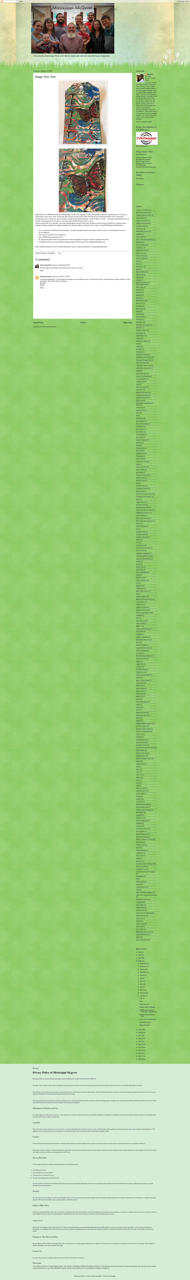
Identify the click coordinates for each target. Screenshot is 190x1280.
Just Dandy (139, 569)
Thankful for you (141, 869)
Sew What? (139, 812)
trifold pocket (140, 881)
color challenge (141, 373)
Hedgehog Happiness (143, 513)
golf (137, 483)
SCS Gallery (140, 178)
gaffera (100, 1276)
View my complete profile (144, 121)
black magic (139, 287)
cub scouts (139, 390)
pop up (138, 718)
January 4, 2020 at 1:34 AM (61, 276)
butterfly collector (141, 330)
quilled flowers (140, 756)
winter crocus (140, 924)
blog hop (139, 292)
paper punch (140, 691)
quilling (138, 761)
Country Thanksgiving (143, 376)
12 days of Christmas (142, 210)
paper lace (139, 685)
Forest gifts (139, 456)
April (141, 987)
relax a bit (139, 774)
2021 (140, 958)
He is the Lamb (141, 505)
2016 (140, 1038)
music (138, 642)
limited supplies (141, 596)
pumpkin (138, 737)
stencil (138, 847)
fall (137, 415)
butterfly (138, 327)
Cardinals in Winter (142, 341)
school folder (140, 793)
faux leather (139, 432)
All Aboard (139, 242)
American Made (141, 245)
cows (137, 384)
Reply (42, 270)
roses (138, 780)
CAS (137, 344)
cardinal (138, 338)
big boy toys (140, 274)
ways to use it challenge (143, 913)
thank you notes (141, 866)
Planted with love (141, 712)
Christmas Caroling (142, 354)
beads (138, 264)
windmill (138, 921)
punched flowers (141, 739)
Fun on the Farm (141, 467)
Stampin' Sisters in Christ (144, 839)
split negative (140, 831)
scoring (138, 796)
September (143, 972)
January (142, 996)
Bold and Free (140, 300)
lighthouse (139, 586)
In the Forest (140, 550)
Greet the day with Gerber (144, 494)
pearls (138, 704)
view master (140, 905)
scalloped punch (141, 791)
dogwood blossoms (142, 398)
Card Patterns (140, 336)
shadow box (140, 818)
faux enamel (140, 429)
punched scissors (141, 745)
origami (138, 661)
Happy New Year (144, 1025)
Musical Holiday (141, 645)
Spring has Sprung (142, 837)
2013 (140, 1047)
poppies (138, 720)
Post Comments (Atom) (49, 326)
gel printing (139, 472)
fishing (138, 445)
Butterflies (139, 322)
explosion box (140, 410)
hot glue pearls (140, 534)
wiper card (139, 926)
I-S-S (137, 542)
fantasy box (139, 418)
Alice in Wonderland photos (144, 239)
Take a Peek (140, 855)
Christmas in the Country (144, 357)
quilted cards (140, 764)
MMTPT (138, 626)
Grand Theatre (140, 486)
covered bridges (141, 379)
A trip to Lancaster (141, 221)
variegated (139, 902)
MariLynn (150, 74)
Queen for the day (141, 753)
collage (138, 371)
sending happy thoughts (143, 810)
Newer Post (38, 323)
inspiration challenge (142, 553)
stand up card (140, 845)
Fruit (140, 1001)
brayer (138, 311)
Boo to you (139, 303)
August (142, 975)
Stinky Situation (141, 850)
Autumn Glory (140, 256)
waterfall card (140, 910)
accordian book (141, 226)
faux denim (139, 426)
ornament (139, 666)
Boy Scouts (139, 309)
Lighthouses (140, 588)
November (143, 966)
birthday (138, 280)
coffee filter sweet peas (143, 368)
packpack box (140, 672)
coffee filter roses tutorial (144, 365)
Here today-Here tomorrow (144, 521)
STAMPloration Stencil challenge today (58, 214)
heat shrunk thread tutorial (144, 510)
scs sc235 (139, 801)
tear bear (139, 861)
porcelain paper (141, 726)
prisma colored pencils (143, 731)
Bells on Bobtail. (141, 272)
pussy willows (140, 750)
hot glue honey (140, 532)
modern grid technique (143, 629)
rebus (138, 769)
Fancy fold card (144, 1004)
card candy (139, 333)
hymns (138, 540)
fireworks (139, 442)
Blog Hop (139, 295)
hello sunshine (140, 515)
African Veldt (140, 237)
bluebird (138, 298)
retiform (138, 777)
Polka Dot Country (141, 715)
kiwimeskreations (46, 276)
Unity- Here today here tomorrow (146, 895)
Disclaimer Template (74, 1102)
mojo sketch (140, 631)
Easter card (139, 400)
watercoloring (140, 907)
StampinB (139, 842)
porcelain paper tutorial (143, 729)
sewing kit (139, 815)
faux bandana (140, 421)
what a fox (139, 918)
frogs (137, 464)
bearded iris (139, 266)
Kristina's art (140, 577)
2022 (140, 955)
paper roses (140, 693)
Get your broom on (142, 475)
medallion (139, 615)
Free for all (139, 459)
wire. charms (140, 929)
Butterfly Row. (119, 225)
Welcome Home (141, 915)
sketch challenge (141, 820)
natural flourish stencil (143, 648)
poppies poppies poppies (144, 723)
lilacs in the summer (142, 591)
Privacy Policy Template (57, 1102)
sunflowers (139, 853)
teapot (138, 858)
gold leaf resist (140, 480)
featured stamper (141, 440)
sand (137, 785)
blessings (139, 290)
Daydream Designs (142, 395)
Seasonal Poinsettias (142, 804)
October (142, 969)
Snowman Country (142, 828)
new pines (139, 653)
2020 (140, 961)
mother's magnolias (142, 637)
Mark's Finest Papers (142, 613)
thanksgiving (140, 876)
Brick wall (139, 314)
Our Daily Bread (141, 669)
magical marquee (141, 607)
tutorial (138, 884)
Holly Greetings (141, 526)
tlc (136, 879)
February (143, 993)
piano (138, 710)
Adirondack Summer (142, 231)
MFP (137, 618)
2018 (140, 1032)
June (141, 981)
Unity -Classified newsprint (144, 892)
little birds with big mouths (144, 599)
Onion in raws (88, 221)
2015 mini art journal (142, 212)
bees (137, 269)
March (142, 990)
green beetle (140, 491)
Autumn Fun (140, 253)
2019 (140, 1030)
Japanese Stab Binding (143, 559)
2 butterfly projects (145, 1022)
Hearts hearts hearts (142, 507)
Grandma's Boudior (142, 488)
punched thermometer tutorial (145, 747)
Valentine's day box (142, 899)
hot (137, 529)
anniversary (139, 247)
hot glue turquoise (141, 537)
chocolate (139, 349)
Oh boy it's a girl (141, 658)
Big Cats (138, 277)
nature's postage (141, 650)
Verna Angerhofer (46, 265)
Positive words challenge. (147, 1007)
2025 (140, 952)
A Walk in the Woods (142, 223)
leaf (137, 583)
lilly (137, 594)
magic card (139, 604)
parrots (138, 699)
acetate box (139, 229)
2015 (140, 1041)
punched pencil (141, 742)
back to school (140, 258)
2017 (140, 1035)
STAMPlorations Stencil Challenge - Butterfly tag (147, 1011)
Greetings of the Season (143, 496)
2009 (140, 1059)
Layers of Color (141, 580)
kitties (138, 575)
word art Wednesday (142, 934)
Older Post (127, 323)
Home (83, 323)
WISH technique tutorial (143, 932)
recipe (138, 772)
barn (137, 261)
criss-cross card (141, 387)
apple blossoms (141, 250)
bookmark (139, 306)
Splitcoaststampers (142, 834)
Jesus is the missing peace (147, 1019)
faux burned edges (142, 424)
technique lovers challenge (144, 864)
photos (138, 707)
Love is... (142, 998)
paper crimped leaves (143, 680)
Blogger (113, 1276)
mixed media (140, 623)
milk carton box (141, 621)
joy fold (138, 564)
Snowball (139, 823)
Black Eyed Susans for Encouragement (143, 283)
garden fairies (140, 469)
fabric (138, 413)
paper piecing (140, 688)
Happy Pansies (140, 502)
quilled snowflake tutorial (143, 758)
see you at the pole (142, 807)
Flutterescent (140, 453)
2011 (140, 1053)
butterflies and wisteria (143, 325)
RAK (137, 766)
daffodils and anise (142, 392)
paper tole (139, 696)
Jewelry (138, 561)
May (141, 984)
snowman (139, 826)
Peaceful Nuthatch (142, 702)
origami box (139, 664)
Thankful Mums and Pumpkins (145, 872)
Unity (137, 889)
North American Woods (143, 656)
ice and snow (140, 545)
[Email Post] (59, 253)
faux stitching (140, 434)
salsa (137, 783)
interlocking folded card (143, 556)
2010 (140, 1056)
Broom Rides (140, 317)
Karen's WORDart (141, 572)
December (143, 963)
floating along (140, 448)
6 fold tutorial (140, 218)
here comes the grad (142, 518)
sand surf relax (140, 788)
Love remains (140, 602)
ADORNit (139, 234)
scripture (139, 799)
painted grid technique (143, 675)
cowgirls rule (140, 381)
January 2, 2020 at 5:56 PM (61, 265)
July (141, 978)
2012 (140, 1050)
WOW (138, 937)
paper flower (140, 683)
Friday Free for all (141, 461)
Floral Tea (139, 451)
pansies (138, 677)
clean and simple (141, 363)
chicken (138, 346)
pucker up (139, 734)
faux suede (139, 437)
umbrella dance (141, 887)
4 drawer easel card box (143, 215)
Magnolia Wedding (142, 610)
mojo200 (139, 634)
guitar (138, 499)
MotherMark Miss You (143, 639)
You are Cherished (142, 940)
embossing (139, 407)
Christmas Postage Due (143, 360)
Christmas (139, 352)
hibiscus (138, 523)
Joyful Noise (140, 567)
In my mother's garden (143, 548)
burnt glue (139, 319)
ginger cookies (140, 478)
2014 (140, 1044)
